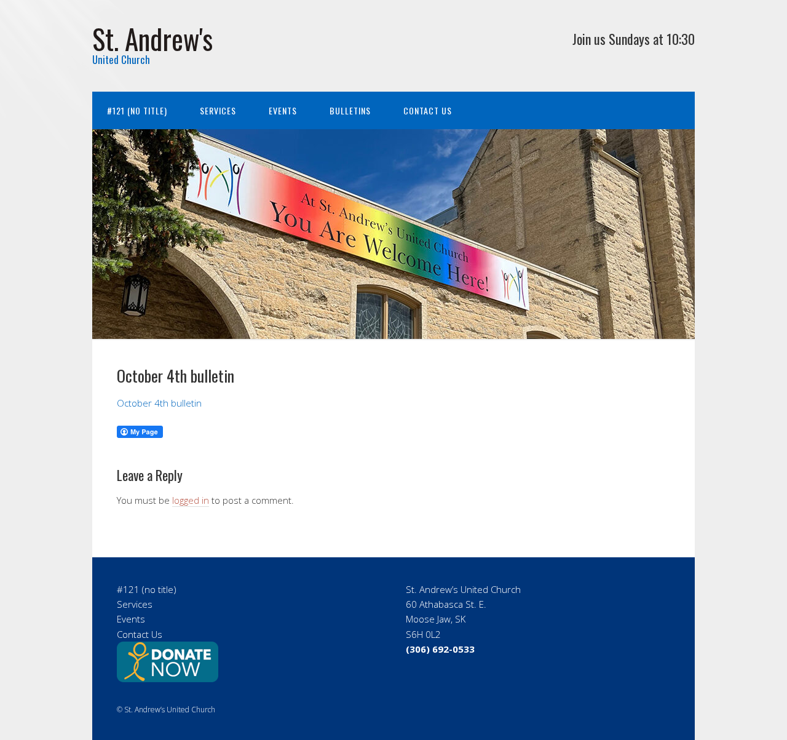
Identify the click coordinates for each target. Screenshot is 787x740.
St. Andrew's (152, 38)
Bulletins (350, 110)
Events (283, 110)
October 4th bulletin (159, 403)
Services (218, 110)
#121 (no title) (137, 110)
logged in (190, 500)
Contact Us (427, 110)
